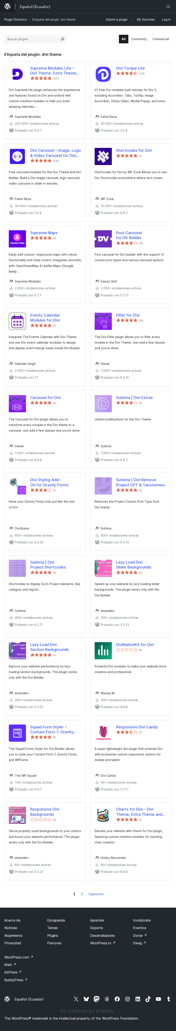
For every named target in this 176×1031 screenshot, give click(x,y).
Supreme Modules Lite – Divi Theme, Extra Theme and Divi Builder (53, 71)
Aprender (97, 920)
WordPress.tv (103, 943)
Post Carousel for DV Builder (129, 235)
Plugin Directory (15, 19)
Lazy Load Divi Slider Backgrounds (133, 564)
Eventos (139, 928)
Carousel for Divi (45, 397)
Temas (52, 928)
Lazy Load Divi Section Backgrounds (49, 647)
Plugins (52, 935)
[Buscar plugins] (62, 39)
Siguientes (96, 894)
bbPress (13, 972)
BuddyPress (16, 980)
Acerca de (12, 920)
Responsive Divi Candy (137, 727)
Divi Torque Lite (130, 68)
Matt (10, 965)
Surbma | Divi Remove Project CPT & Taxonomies (140, 482)
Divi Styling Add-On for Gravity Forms (49, 482)
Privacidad (12, 943)
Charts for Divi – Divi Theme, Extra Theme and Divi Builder (139, 812)
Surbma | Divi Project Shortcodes (48, 564)
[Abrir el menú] (169, 6)
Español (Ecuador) (29, 999)
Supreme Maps (44, 232)
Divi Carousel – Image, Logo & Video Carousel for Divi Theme (55, 153)
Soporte (96, 928)
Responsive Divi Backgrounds (44, 811)
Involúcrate (142, 920)
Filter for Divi (128, 315)
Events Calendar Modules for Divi (45, 317)
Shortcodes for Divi (134, 150)
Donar (140, 935)
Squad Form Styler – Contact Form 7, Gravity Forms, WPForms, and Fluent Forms (51, 730)
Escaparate (56, 920)
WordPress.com (18, 957)
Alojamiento (13, 935)
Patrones (54, 943)
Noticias (10, 928)
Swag (139, 943)
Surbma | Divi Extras (134, 397)
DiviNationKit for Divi (135, 644)
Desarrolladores (102, 935)
